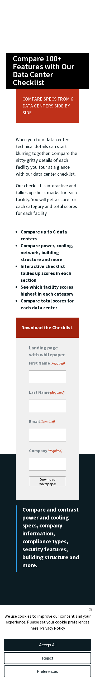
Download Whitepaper (47, 481)
